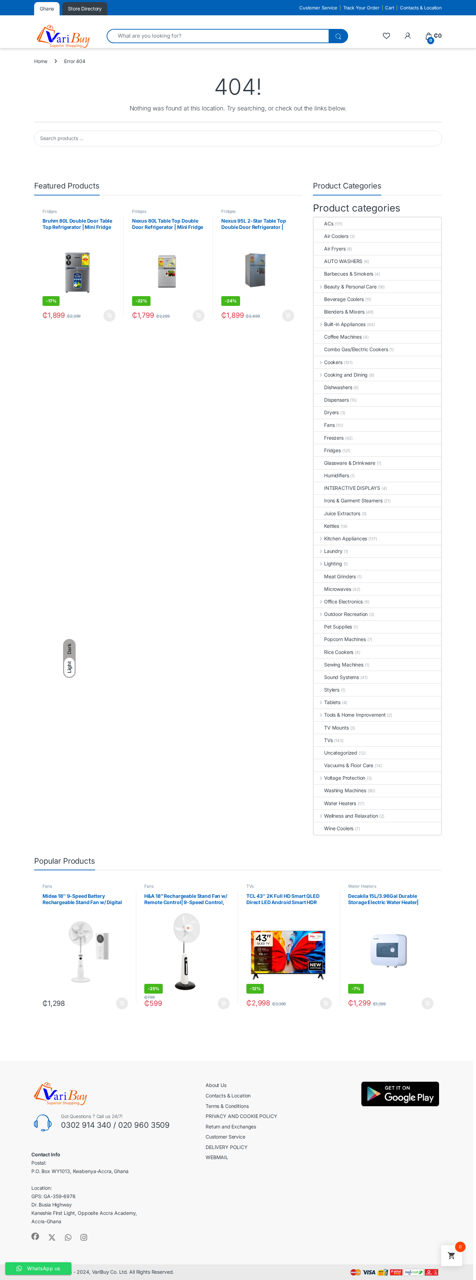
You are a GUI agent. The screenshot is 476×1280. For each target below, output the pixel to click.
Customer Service (318, 7)
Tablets (332, 702)
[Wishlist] (386, 35)
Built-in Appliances (345, 324)
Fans (329, 425)
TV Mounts (336, 728)
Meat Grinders (340, 576)
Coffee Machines (343, 337)
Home (40, 61)
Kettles (331, 526)
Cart (389, 7)
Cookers (333, 362)
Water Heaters (340, 803)
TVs (328, 740)
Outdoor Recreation (346, 614)
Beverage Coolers (344, 299)
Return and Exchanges (231, 1126)
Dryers (331, 412)
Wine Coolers (338, 828)
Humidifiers (336, 475)
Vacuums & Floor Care (348, 765)
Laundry (333, 551)
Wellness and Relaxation (351, 816)
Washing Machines (345, 790)
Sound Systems (341, 677)
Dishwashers (338, 387)
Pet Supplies (338, 627)
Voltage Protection (344, 778)
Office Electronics (343, 601)
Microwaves (337, 589)
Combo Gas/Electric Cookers (356, 349)
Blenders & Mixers (344, 312)
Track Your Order (361, 7)
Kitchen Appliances (345, 538)
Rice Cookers (338, 652)
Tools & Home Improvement (354, 715)
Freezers (334, 438)
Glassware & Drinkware (349, 463)
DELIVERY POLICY (227, 1147)
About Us (216, 1085)
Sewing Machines (343, 665)
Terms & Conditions (227, 1106)
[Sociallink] (35, 1236)
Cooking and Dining (346, 375)
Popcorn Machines (345, 639)
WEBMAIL (217, 1157)
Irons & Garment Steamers (353, 500)
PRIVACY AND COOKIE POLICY (241, 1116)
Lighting (333, 563)
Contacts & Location (421, 7)
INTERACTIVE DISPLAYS (352, 488)
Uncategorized (340, 753)
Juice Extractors (342, 513)
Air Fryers (335, 249)
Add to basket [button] (107, 316)
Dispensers (336, 400)
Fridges (50, 211)
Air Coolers (336, 236)
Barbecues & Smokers (348, 274)
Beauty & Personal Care (350, 287)
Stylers (331, 690)
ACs (328, 223)
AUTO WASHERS (343, 261)
